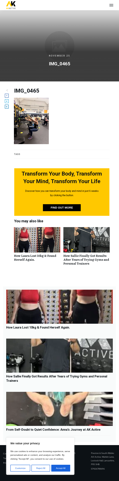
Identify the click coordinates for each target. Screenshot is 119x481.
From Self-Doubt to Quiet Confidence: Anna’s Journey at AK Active (53, 429)
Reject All (40, 468)
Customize (20, 468)
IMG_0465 (26, 91)
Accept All (60, 468)
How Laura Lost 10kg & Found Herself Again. (37, 248)
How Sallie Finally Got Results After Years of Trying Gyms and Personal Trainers (86, 248)
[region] (40, 456)
